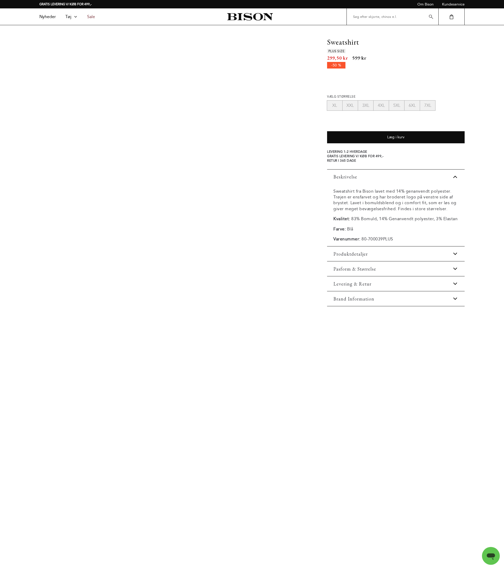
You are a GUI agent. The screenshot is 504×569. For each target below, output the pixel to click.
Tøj (68, 16)
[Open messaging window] (491, 556)
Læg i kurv (396, 137)
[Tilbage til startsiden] (250, 16)
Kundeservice (453, 4)
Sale (91, 16)
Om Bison (425, 4)
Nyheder (47, 16)
